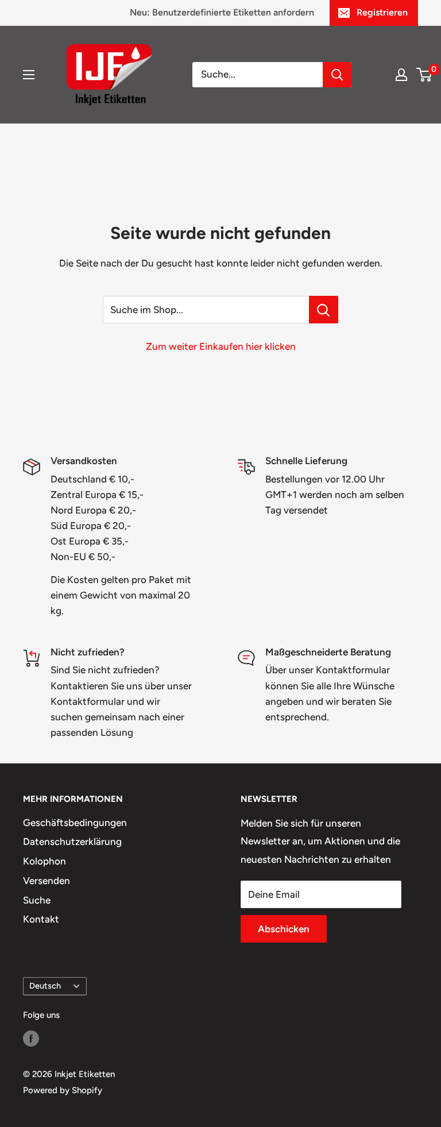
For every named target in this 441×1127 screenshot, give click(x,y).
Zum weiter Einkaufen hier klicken (221, 346)
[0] (424, 75)
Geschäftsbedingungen (75, 822)
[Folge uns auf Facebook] (31, 1038)
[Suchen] (337, 74)
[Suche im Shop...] (323, 309)
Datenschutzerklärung (72, 841)
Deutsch (45, 986)
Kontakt (41, 919)
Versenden (46, 880)
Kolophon (44, 861)
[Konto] (401, 74)
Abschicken (284, 929)
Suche (37, 900)
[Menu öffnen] (28, 74)
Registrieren (382, 12)
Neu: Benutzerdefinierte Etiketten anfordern (222, 12)
